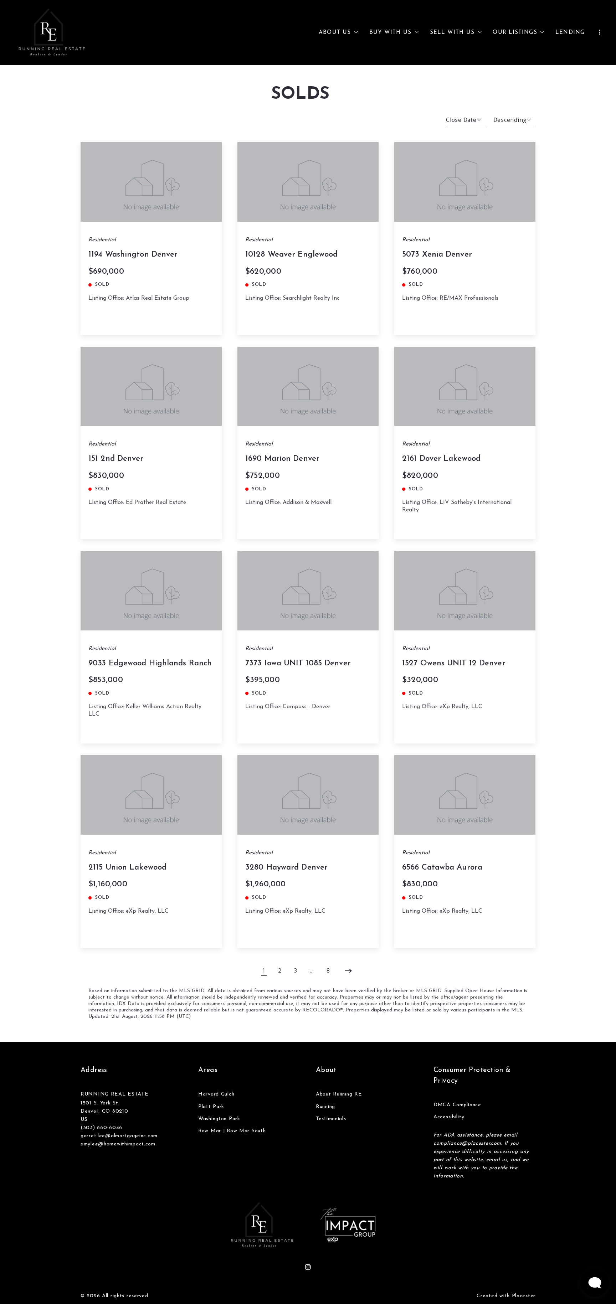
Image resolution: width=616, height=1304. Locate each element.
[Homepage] (52, 33)
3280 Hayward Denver (286, 868)
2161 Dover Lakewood (441, 459)
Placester (523, 1296)
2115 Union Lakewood (127, 868)
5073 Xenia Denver (437, 255)
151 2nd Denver (116, 459)
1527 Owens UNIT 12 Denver (453, 663)
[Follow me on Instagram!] (308, 1267)
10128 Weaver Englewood (291, 255)
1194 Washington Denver (133, 255)
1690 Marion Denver (282, 459)
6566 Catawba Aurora (442, 868)
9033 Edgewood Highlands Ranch (150, 663)
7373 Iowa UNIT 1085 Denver (298, 663)
